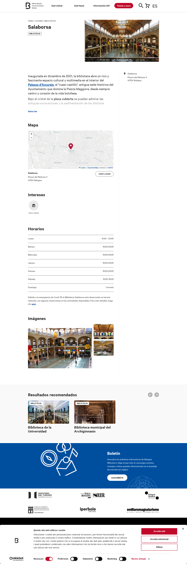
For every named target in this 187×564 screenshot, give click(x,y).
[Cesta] (147, 5)
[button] (71, 146)
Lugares (39, 21)
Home (30, 21)
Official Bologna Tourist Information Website (38, 6)
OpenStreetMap (93, 168)
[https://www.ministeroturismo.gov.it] (40, 498)
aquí (34, 303)
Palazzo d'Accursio (41, 84)
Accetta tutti (159, 531)
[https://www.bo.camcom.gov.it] (38, 513)
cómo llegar (104, 174)
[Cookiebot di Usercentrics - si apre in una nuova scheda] (16, 559)
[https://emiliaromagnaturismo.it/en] (143, 513)
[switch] (74, 559)
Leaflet (82, 168)
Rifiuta (159, 547)
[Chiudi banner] (183, 529)
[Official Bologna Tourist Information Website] (28, 6)
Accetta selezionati (159, 539)
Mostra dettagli (138, 559)
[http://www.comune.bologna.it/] (88, 513)
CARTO (110, 168)
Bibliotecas (50, 21)
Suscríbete (117, 477)
